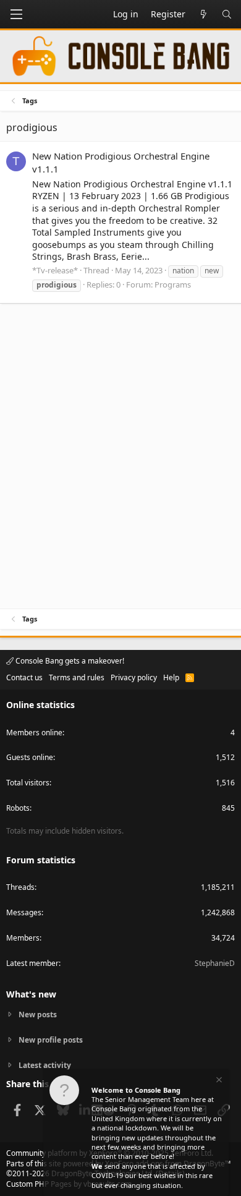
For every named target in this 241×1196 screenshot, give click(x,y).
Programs (172, 284)
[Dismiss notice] (218, 1081)
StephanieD (215, 963)
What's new (31, 994)
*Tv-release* (55, 270)
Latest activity (45, 1065)
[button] (16, 14)
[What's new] (203, 14)
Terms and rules (76, 677)
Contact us (24, 677)
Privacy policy (134, 677)
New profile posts (51, 1040)
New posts (38, 1015)
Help (171, 677)
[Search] (227, 14)
